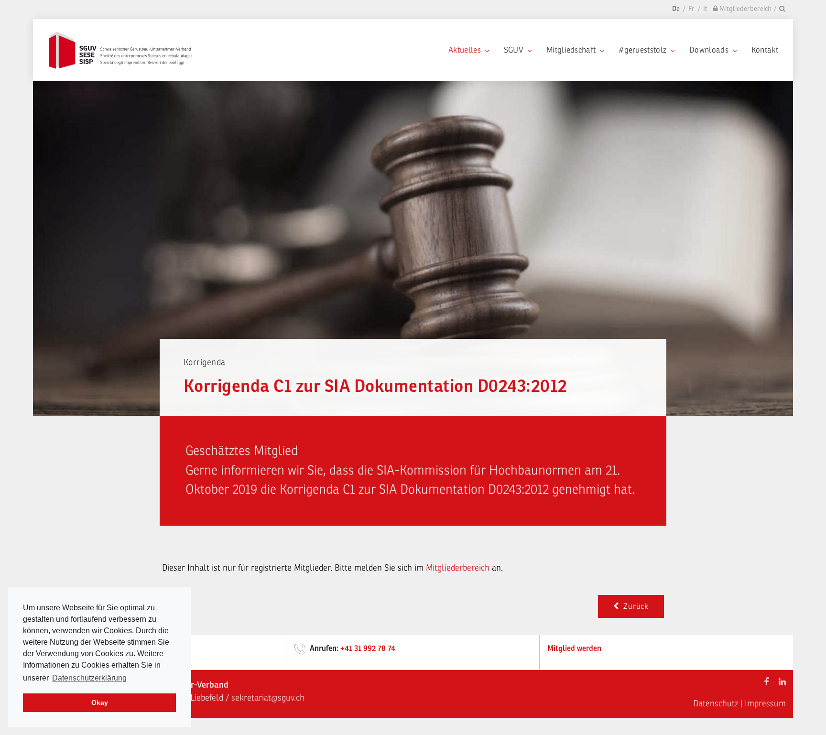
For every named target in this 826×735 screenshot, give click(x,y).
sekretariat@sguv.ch (267, 698)
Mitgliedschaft (571, 49)
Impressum (765, 703)
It (705, 9)
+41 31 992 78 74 (367, 648)
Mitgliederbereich (459, 568)
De (676, 9)
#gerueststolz (642, 49)
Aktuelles (464, 49)
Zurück (634, 606)
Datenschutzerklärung (89, 678)
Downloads (708, 49)
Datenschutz (715, 703)
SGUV (513, 49)
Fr (691, 9)
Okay (99, 702)
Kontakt (764, 49)
